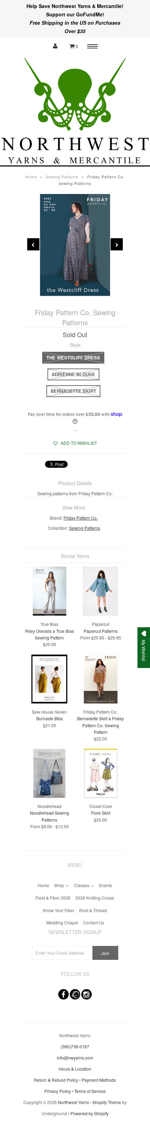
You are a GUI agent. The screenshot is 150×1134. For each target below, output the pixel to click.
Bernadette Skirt (73, 391)
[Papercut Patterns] (100, 614)
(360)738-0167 (75, 1046)
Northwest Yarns (73, 1102)
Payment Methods (99, 1080)
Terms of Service (90, 1091)
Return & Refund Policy (56, 1080)
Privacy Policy (57, 1091)
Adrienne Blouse (73, 374)
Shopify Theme (106, 1102)
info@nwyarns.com (75, 1058)
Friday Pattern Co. (80, 518)
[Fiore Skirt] (100, 796)
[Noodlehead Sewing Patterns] (49, 796)
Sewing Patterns (62, 176)
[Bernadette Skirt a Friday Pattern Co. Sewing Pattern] (100, 702)
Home (31, 176)
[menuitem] (43, 884)
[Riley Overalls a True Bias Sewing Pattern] (49, 614)
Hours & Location (75, 1069)
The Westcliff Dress (73, 357)
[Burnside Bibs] (49, 702)
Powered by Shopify (89, 1113)
